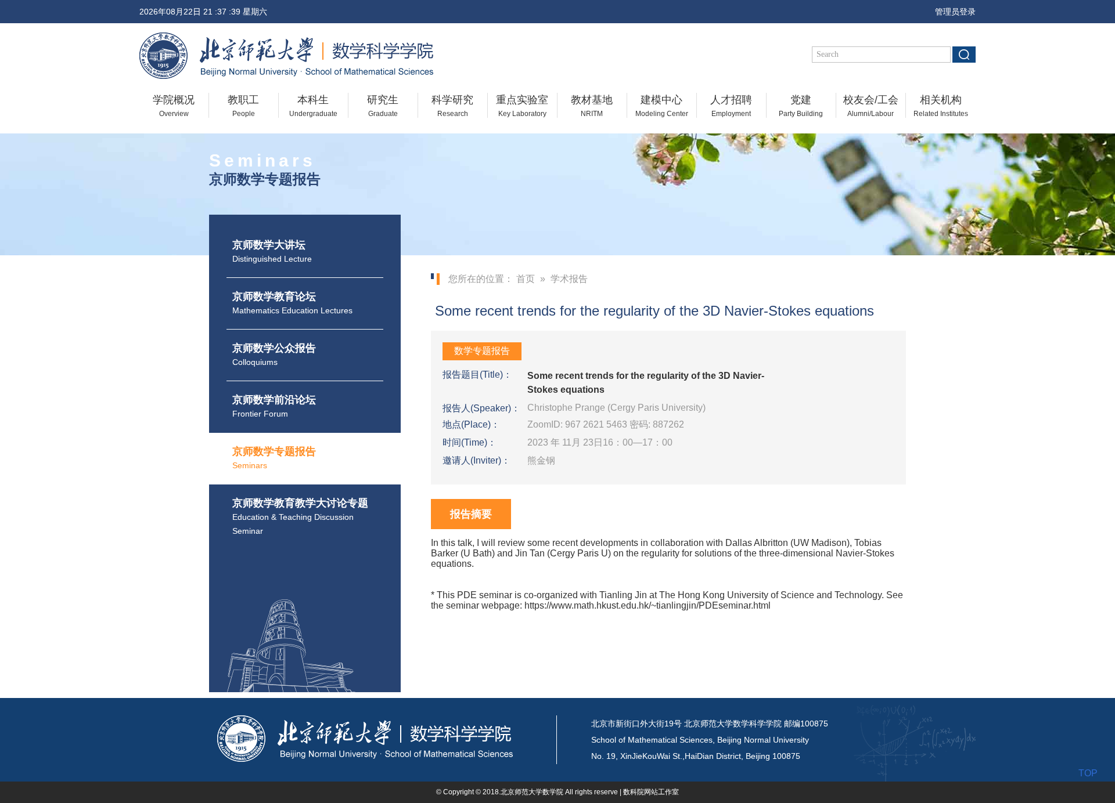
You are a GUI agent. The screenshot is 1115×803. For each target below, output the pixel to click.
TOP (1088, 773)
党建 (801, 106)
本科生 (313, 106)
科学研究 (452, 106)
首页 (525, 279)
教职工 (243, 106)
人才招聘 (731, 106)
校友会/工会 (870, 106)
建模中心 (661, 106)
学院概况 (174, 106)
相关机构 (940, 106)
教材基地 (592, 106)
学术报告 (569, 279)
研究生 (382, 106)
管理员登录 (952, 11)
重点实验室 (522, 106)
